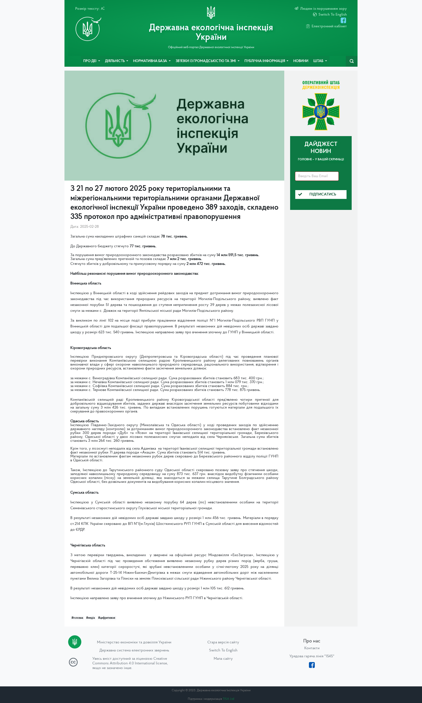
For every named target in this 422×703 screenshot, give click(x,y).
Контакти (312, 648)
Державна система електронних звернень (134, 650)
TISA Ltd (228, 699)
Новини (300, 61)
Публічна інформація (265, 61)
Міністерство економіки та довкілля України (134, 642)
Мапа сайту (223, 659)
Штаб (318, 61)
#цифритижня (106, 617)
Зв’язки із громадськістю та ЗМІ (206, 61)
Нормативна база (150, 61)
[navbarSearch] (352, 61)
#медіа (90, 617)
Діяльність (115, 61)
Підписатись (322, 194)
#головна (77, 617)
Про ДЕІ (90, 61)
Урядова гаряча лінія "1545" (311, 656)
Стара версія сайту (223, 642)
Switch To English (223, 650)
